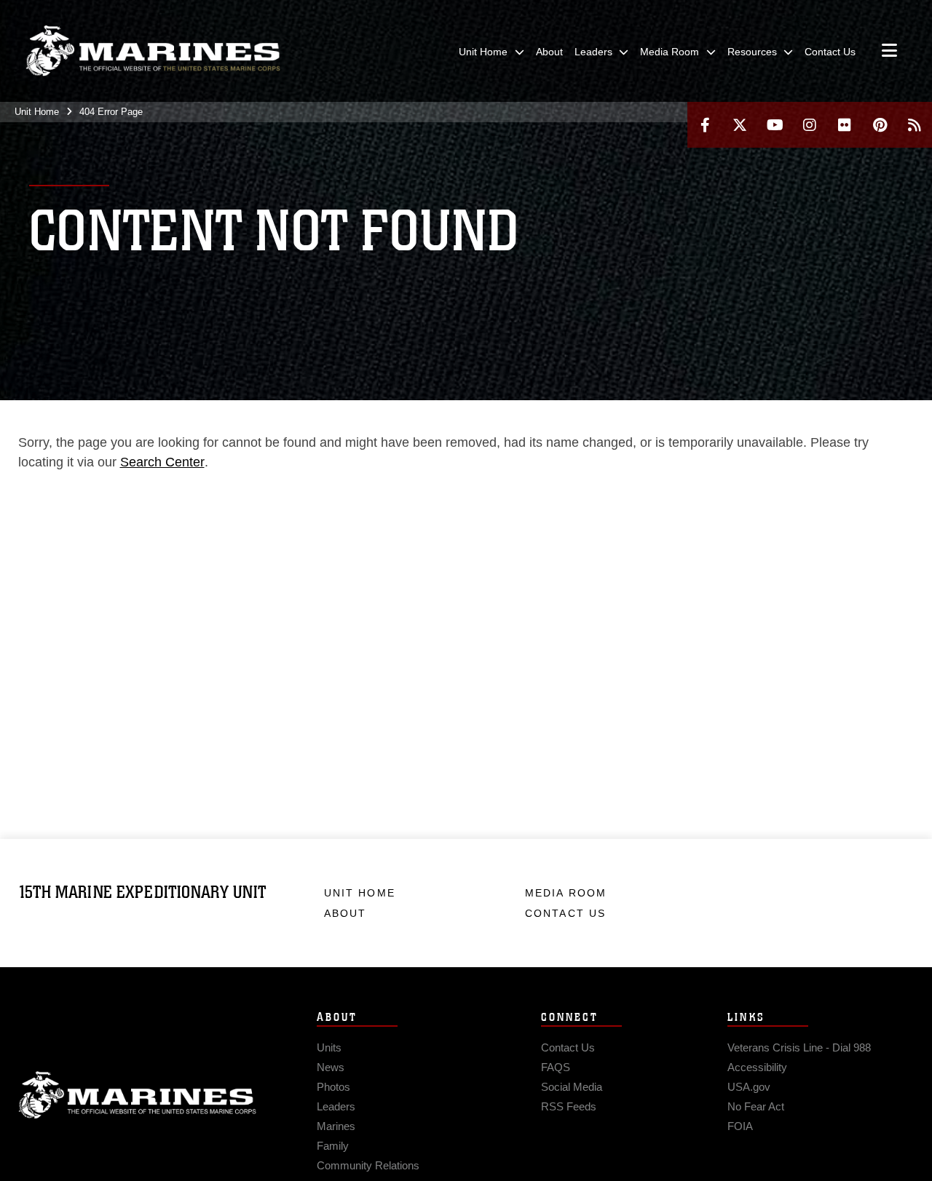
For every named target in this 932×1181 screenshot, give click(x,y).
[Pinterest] (879, 125)
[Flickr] (844, 125)
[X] (739, 125)
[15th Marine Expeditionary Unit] (152, 50)
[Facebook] (704, 125)
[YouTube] (774, 125)
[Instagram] (809, 125)
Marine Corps (137, 1095)
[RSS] (914, 125)
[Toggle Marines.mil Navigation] (889, 52)
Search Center (162, 462)
